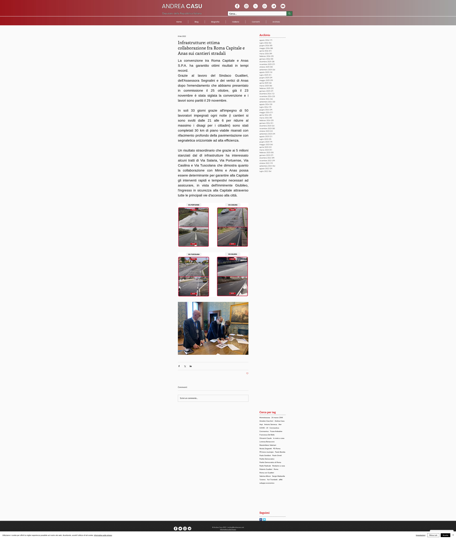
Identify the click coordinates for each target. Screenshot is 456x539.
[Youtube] (283, 6)
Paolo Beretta (280, 452)
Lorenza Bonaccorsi (266, 442)
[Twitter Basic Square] (264, 519)
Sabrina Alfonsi (265, 476)
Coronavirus (264, 431)
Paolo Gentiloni (265, 455)
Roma (276, 469)
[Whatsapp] (264, 6)
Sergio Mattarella (278, 476)
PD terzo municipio (266, 452)
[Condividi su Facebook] (179, 366)
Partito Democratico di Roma (270, 462)
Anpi (261, 424)
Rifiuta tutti (433, 535)
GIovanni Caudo (265, 438)
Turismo (262, 480)
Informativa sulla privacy (103, 535)
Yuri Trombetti (272, 480)
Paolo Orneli (277, 455)
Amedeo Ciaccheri (266, 421)
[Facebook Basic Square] (260, 519)
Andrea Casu (280, 421)
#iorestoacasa (264, 417)
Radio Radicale (265, 466)
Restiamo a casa (278, 466)
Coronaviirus (274, 428)
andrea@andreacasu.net (236, 527)
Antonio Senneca (270, 424)
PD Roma (276, 449)
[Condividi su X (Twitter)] (185, 366)
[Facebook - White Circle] (237, 6)
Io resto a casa (278, 438)
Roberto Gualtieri (265, 469)
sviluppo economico (266, 483)
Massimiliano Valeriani (267, 445)
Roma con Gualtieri (266, 473)
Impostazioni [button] (420, 535)
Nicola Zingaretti (265, 449)
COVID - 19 (263, 428)
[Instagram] (246, 6)
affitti (280, 480)
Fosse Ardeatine (276, 431)
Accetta (445, 535)
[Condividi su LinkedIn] (191, 366)
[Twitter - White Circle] (180, 528)
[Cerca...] (289, 13)
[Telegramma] (273, 6)
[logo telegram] (189, 528)
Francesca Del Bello (267, 435)
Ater (280, 424)
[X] (255, 6)
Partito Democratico (266, 459)
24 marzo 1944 (277, 417)
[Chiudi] (453, 535)
